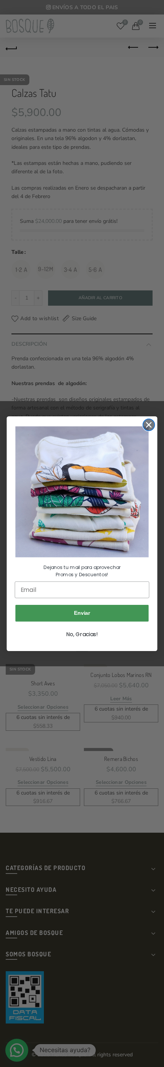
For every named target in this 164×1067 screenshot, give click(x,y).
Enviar (82, 613)
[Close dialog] (149, 425)
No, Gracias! (82, 634)
